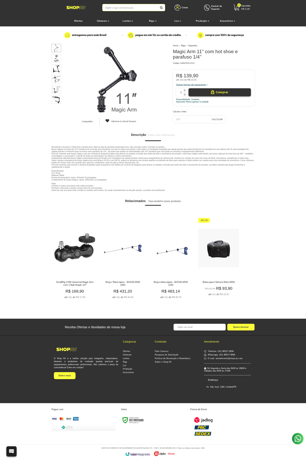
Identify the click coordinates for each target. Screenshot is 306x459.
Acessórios (128, 372)
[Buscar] (161, 7)
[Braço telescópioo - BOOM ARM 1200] (171, 259)
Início (175, 45)
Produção (127, 369)
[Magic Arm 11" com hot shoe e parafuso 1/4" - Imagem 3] (56, 69)
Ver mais (74, 295)
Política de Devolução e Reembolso (172, 358)
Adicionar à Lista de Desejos (123, 121)
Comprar (222, 92)
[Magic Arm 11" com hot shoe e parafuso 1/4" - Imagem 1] (56, 48)
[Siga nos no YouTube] (65, 395)
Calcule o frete (179, 111)
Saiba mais (64, 375)
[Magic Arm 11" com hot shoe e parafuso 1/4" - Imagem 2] (56, 58)
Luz (125, 365)
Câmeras (127, 355)
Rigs (183, 45)
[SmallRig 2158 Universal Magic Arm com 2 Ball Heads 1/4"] (75, 259)
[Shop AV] (76, 8)
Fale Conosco (161, 351)
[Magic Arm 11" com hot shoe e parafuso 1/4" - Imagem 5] (56, 89)
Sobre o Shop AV (163, 362)
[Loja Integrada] (138, 454)
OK (217, 119)
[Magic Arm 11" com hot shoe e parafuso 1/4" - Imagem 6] (56, 100)
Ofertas (126, 351)
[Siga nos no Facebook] (57, 395)
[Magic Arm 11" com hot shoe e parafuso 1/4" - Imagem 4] (56, 79)
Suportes (192, 45)
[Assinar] (241, 327)
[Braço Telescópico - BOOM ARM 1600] (123, 259)
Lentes (126, 358)
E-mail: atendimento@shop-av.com (225, 358)
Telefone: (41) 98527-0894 (220, 351)
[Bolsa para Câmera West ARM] (218, 258)
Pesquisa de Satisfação (166, 355)
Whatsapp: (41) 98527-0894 (221, 355)
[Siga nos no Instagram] (73, 395)
